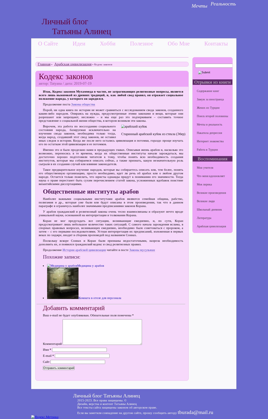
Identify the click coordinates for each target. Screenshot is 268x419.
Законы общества (83, 104)
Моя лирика (204, 184)
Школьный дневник (209, 209)
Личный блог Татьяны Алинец (106, 395)
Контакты (216, 43)
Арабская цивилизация (72, 64)
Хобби (107, 43)
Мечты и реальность (209, 124)
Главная (44, 64)
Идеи (79, 43)
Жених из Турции (208, 107)
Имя (47, 349)
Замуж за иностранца (210, 99)
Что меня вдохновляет (211, 176)
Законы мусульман (142, 250)
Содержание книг (208, 91)
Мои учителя (205, 167)
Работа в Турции (207, 149)
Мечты (199, 6)
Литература (204, 218)
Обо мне (179, 43)
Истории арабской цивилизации (84, 250)
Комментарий (52, 343)
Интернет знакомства (210, 141)
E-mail (48, 355)
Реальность (223, 3)
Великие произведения (211, 192)
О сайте (48, 43)
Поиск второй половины (212, 116)
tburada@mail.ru (195, 412)
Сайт (46, 361)
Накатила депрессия (209, 132)
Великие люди (206, 201)
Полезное (141, 43)
